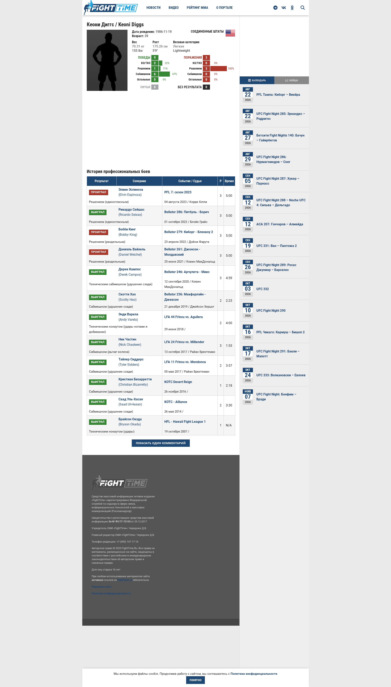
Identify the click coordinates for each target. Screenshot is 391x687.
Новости (153, 8)
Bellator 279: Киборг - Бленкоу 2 (188, 232)
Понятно (195, 680)
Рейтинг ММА (197, 8)
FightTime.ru (124, 579)
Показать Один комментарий (161, 443)
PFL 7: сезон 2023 (177, 192)
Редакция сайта (101, 586)
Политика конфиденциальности (111, 593)
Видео (174, 8)
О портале (224, 8)
